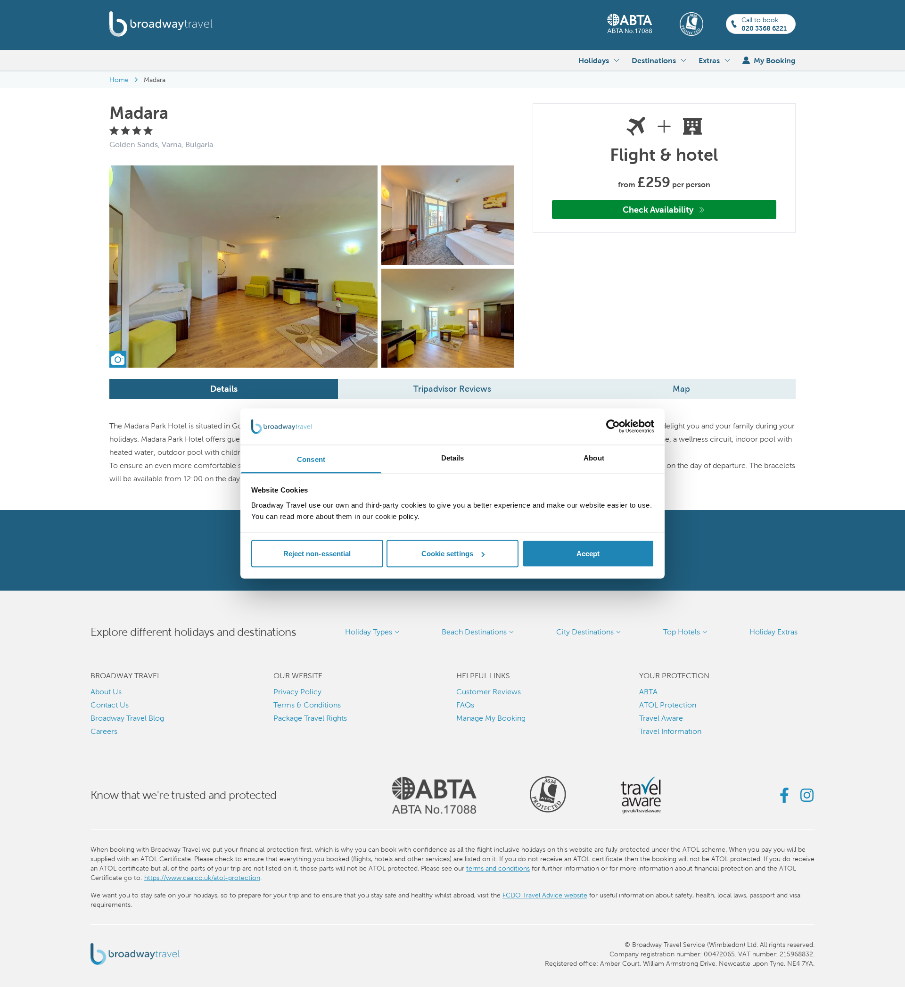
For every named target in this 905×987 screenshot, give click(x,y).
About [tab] (594, 457)
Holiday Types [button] (368, 632)
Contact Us (109, 705)
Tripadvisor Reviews (452, 389)
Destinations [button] (654, 60)
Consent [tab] (311, 459)
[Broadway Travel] (161, 24)
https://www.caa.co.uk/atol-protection (202, 877)
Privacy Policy (297, 692)
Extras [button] (709, 60)
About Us (106, 692)
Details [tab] (452, 457)
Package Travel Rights (310, 718)
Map (681, 389)
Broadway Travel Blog (127, 718)
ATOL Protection (667, 705)
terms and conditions (498, 868)
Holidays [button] (593, 60)
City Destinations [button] (585, 632)
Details (224, 389)
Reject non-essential (317, 554)
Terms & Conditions (307, 705)
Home (119, 79)
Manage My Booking (491, 718)
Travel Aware (661, 718)
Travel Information (670, 731)
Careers (103, 731)
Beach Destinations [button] (474, 632)
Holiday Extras (773, 632)
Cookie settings (447, 554)
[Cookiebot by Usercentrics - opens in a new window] (613, 426)
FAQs (465, 705)
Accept (588, 554)
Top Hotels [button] (681, 632)
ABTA (648, 692)
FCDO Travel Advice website (544, 895)
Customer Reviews (488, 692)
